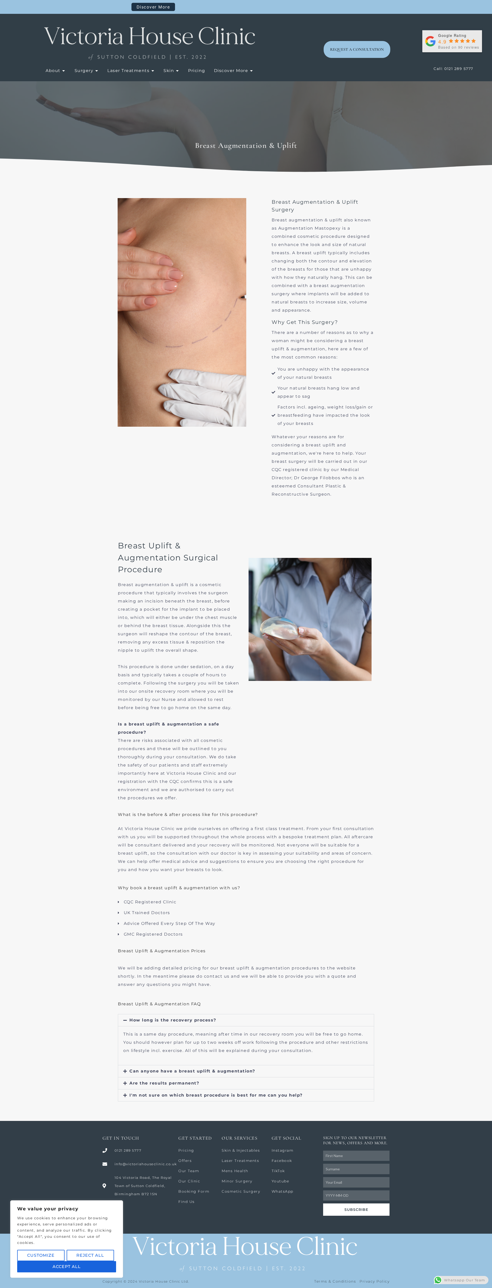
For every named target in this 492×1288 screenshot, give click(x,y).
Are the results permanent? (164, 1083)
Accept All (67, 1266)
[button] (246, 1020)
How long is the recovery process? (172, 1020)
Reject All (90, 1255)
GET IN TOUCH (120, 1138)
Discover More (153, 6)
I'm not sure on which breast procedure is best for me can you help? (216, 1095)
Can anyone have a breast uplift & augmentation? (192, 1071)
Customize (41, 1255)
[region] (66, 1239)
